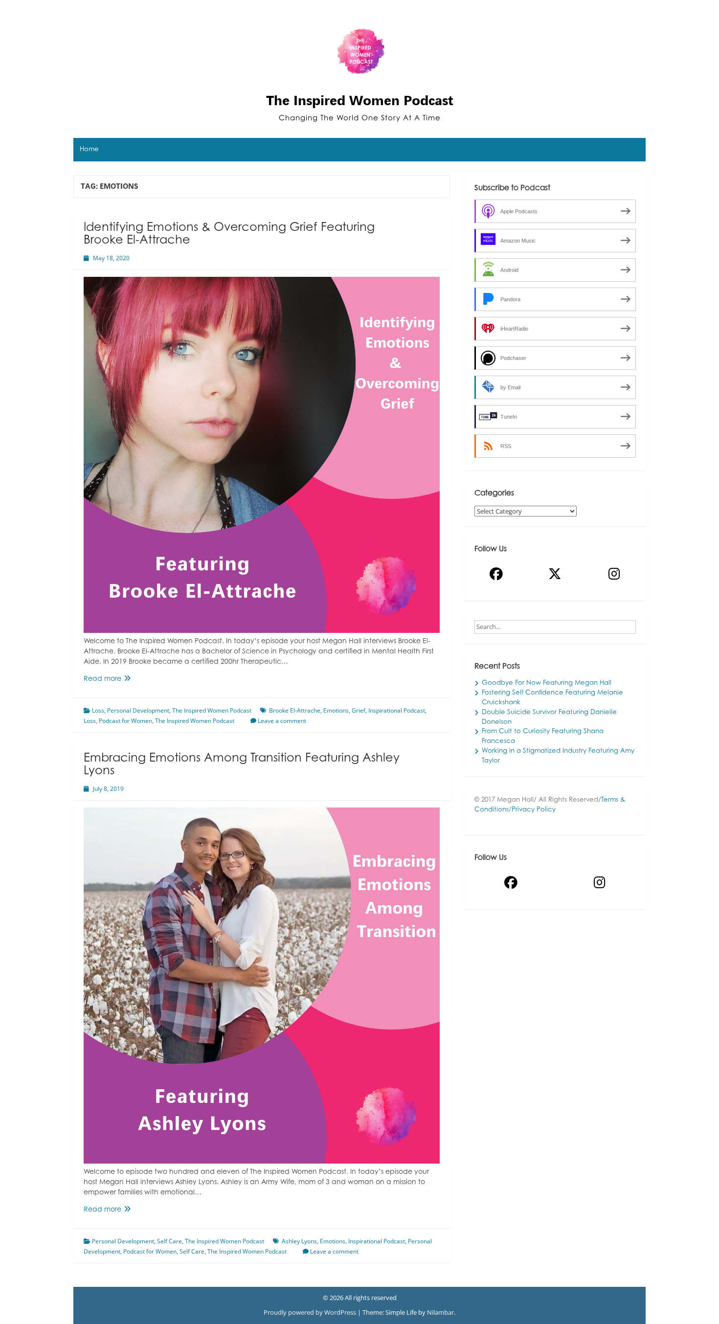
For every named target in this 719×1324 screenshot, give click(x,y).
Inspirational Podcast (396, 710)
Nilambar (440, 1312)
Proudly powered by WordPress (311, 1312)
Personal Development (138, 710)
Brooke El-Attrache (294, 710)
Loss (98, 710)
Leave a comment (282, 721)
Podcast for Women (125, 721)
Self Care (169, 1241)
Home (89, 149)
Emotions (336, 710)
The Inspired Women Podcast (359, 100)
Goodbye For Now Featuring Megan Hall (546, 683)
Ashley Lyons (299, 1241)
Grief (358, 710)
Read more (123, 680)
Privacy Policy (534, 810)
